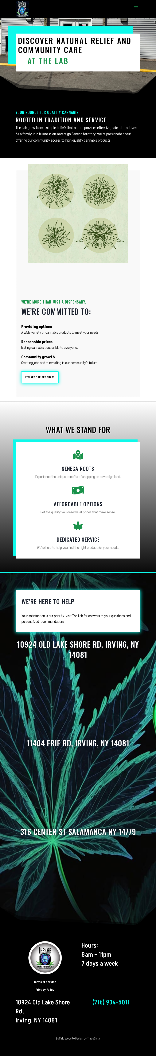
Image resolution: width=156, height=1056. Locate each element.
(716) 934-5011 (111, 1002)
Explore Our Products (40, 377)
